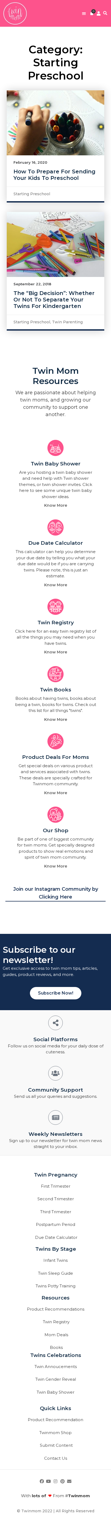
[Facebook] (41, 1481)
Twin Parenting (67, 322)
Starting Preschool (31, 193)
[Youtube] (48, 1481)
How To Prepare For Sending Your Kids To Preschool (54, 174)
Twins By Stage (55, 1249)
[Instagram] (55, 1481)
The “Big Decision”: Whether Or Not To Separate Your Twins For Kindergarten (54, 299)
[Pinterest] (62, 1481)
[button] (84, 13)
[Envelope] (69, 1481)
